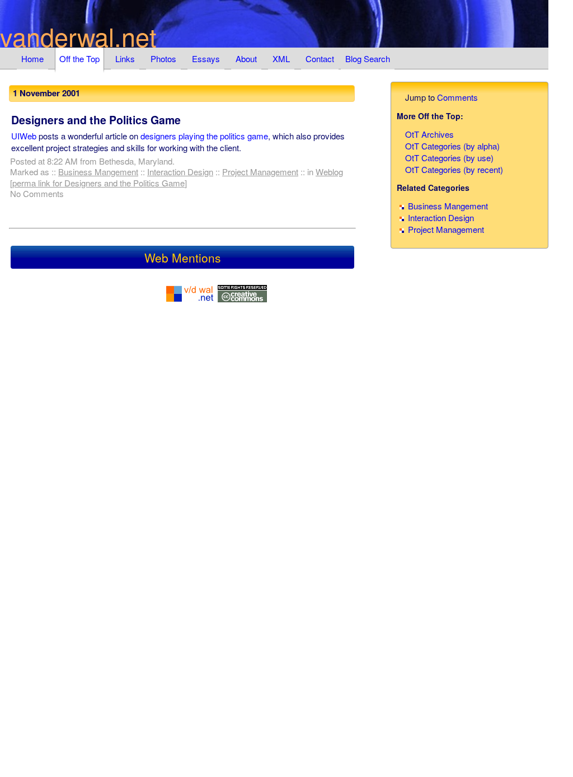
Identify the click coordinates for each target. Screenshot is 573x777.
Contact (320, 58)
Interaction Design (180, 171)
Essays (206, 58)
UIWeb (23, 136)
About (246, 58)
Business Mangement (98, 171)
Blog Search (367, 58)
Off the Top (79, 58)
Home (32, 58)
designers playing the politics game (204, 136)
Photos (163, 58)
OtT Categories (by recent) (454, 169)
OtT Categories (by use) (449, 157)
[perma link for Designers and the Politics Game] (98, 183)
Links (125, 58)
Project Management (260, 171)
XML (281, 58)
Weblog (329, 171)
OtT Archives (429, 134)
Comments (457, 97)
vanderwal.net (78, 36)
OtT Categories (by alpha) (452, 146)
